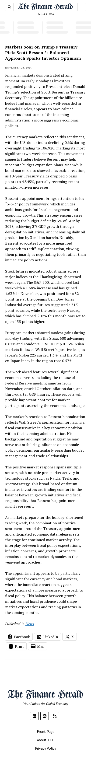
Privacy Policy (45, 748)
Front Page (45, 731)
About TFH (45, 739)
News (29, 623)
